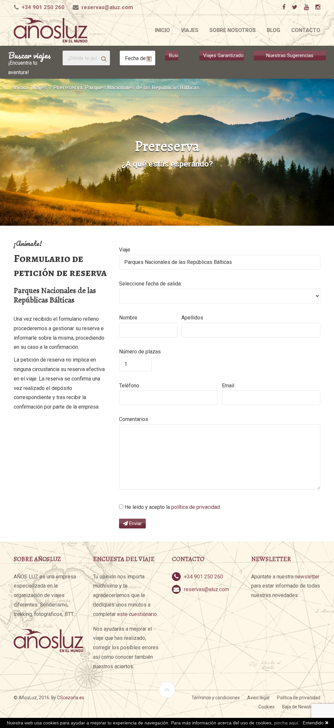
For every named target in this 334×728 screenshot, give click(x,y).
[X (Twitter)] (294, 7)
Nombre (128, 318)
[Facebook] (283, 7)
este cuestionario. (137, 614)
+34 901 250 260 (43, 7)
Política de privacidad (298, 697)
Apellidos (192, 318)
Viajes (189, 30)
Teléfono (129, 385)
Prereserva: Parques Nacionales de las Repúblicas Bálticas (126, 88)
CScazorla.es (70, 697)
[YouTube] (306, 7)
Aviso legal (258, 697)
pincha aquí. (286, 722)
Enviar (135, 523)
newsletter (307, 577)
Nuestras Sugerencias (289, 55)
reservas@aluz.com (107, 7)
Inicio (162, 30)
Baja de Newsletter (301, 706)
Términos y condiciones (215, 697)
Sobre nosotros (232, 30)
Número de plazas (140, 351)
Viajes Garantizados (223, 55)
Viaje (124, 250)
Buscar (173, 55)
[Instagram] (317, 7)
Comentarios (133, 419)
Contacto (305, 30)
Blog (273, 30)
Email (228, 385)
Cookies (266, 706)
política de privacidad (195, 507)
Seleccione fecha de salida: (150, 284)
